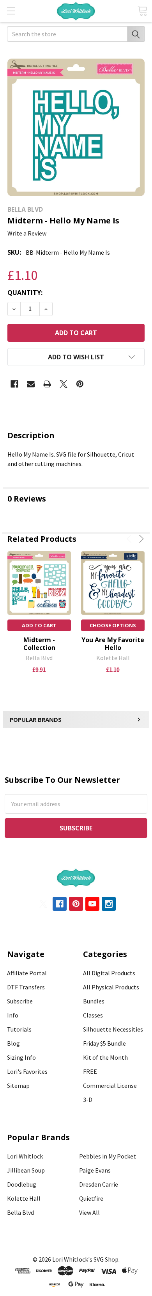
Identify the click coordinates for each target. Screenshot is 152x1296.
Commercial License (110, 1085)
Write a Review (26, 233)
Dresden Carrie (98, 1184)
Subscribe (20, 1001)
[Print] (47, 384)
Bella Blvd (20, 1212)
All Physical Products (111, 987)
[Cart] (142, 10)
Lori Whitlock (25, 1156)
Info (12, 1015)
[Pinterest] (80, 384)
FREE (90, 1071)
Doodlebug (21, 1184)
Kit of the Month (105, 1057)
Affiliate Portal (27, 973)
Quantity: (24, 292)
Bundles (93, 1001)
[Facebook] (14, 384)
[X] (64, 384)
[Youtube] (92, 904)
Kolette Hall (24, 1198)
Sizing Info (21, 1057)
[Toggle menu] (10, 10)
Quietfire (91, 1198)
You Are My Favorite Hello (112, 644)
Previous (130, 539)
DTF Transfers (26, 987)
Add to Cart (39, 625)
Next (140, 539)
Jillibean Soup (26, 1170)
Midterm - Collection (39, 644)
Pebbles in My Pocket (107, 1156)
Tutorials (19, 1029)
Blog (13, 1043)
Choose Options (113, 625)
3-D (87, 1099)
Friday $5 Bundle (104, 1043)
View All (89, 1212)
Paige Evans (95, 1170)
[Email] (31, 384)
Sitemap (18, 1085)
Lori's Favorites (27, 1071)
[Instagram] (109, 904)
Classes (93, 1015)
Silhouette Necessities (113, 1029)
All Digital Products (109, 973)
